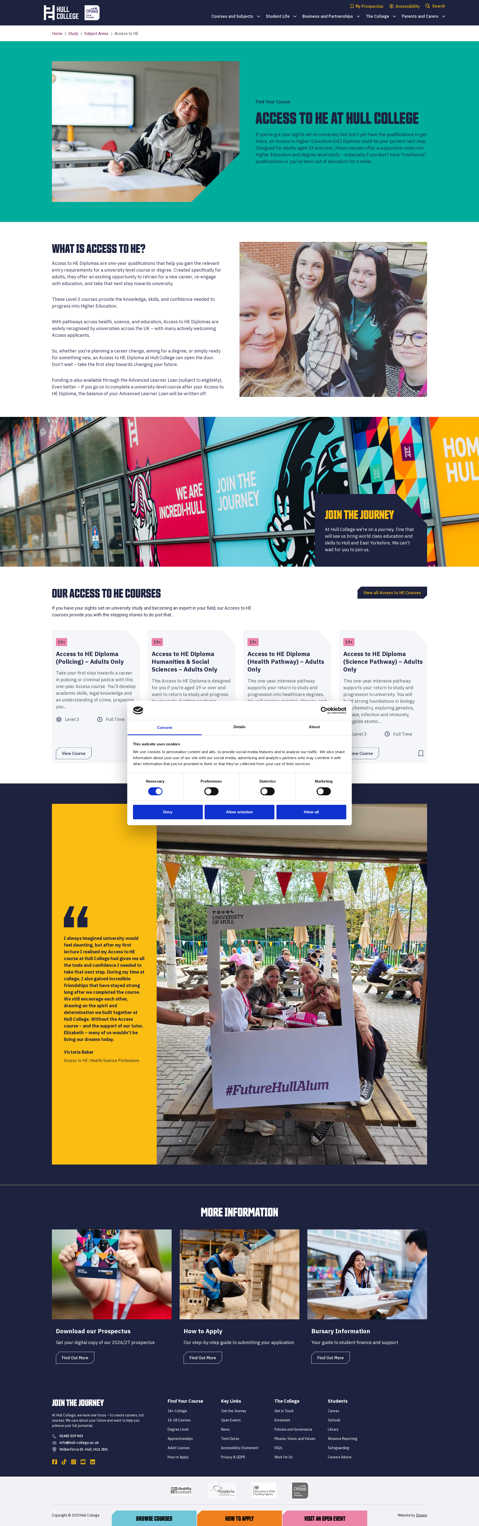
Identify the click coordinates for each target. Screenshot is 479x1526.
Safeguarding (338, 1448)
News (225, 1429)
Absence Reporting (343, 1438)
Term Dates (230, 1438)
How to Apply (178, 1457)
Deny (167, 812)
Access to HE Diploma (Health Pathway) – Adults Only (285, 661)
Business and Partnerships (331, 16)
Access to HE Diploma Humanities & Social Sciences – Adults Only (184, 661)
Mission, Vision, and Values (294, 1438)
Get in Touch (284, 1411)
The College (381, 16)
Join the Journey (233, 1411)
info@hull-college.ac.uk (79, 1442)
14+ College (177, 1411)
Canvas (333, 1411)
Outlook (334, 1420)
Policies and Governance (293, 1429)
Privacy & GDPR (233, 1457)
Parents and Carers (423, 16)
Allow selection (239, 812)
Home (57, 33)
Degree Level (178, 1429)
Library (333, 1429)
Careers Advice (340, 1457)
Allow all (311, 812)
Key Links (231, 1401)
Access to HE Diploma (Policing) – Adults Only (90, 658)
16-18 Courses (179, 1420)
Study (73, 33)
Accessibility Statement (239, 1448)
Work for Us (283, 1457)
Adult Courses (179, 1448)
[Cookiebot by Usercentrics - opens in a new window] (324, 710)
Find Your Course (185, 1401)
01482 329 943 (71, 1436)
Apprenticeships (180, 1438)
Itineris (421, 1515)
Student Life (281, 16)
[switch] (211, 791)
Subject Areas (96, 33)
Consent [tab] (164, 727)
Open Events (231, 1420)
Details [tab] (240, 727)
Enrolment (282, 1420)
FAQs (278, 1448)
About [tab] (314, 727)
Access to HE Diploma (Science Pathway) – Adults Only (383, 661)
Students (338, 1401)
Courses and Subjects (236, 16)
